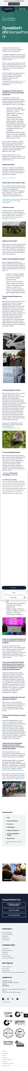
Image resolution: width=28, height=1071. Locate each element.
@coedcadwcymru (17, 217)
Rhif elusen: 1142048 (6, 1065)
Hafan (3, 18)
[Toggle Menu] (20, 9)
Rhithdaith (5, 952)
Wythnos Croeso (6, 956)
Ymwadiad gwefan (5, 1053)
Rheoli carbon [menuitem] (11, 838)
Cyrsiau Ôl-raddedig (7, 934)
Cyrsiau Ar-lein (6, 938)
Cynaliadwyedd (10, 18)
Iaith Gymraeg (4, 1061)
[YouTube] (17, 999)
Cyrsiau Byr (5, 936)
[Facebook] (3, 999)
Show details (13, 597)
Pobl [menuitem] (8, 817)
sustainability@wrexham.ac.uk (11, 428)
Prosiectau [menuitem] (10, 824)
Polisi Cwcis (4, 1055)
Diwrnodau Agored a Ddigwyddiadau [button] (14, 904)
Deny (14, 592)
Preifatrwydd (4, 1057)
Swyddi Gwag (5, 970)
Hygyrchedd (4, 1051)
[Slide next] (24, 866)
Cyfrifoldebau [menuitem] (11, 827)
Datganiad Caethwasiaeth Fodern (8, 1063)
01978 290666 (5, 985)
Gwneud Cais (5, 940)
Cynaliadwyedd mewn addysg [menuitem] (13, 834)
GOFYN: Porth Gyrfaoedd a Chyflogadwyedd (13, 972)
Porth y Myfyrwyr (6, 966)
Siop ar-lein (5, 954)
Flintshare (5, 722)
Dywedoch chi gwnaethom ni (9, 20)
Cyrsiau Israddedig (7, 932)
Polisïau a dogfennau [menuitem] (13, 830)
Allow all (13, 587)
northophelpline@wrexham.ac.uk (14, 770)
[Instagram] (8, 999)
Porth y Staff (5, 968)
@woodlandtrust (7, 217)
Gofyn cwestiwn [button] (14, 915)
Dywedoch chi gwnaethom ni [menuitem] (14, 842)
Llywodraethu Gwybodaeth (7, 1059)
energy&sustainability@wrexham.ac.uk (15, 81)
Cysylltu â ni (5, 948)
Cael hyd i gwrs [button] (14, 910)
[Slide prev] (22, 866)
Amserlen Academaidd (8, 958)
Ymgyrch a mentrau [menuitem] (12, 820)
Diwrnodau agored (7, 950)
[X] (13, 999)
